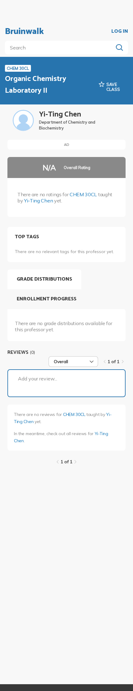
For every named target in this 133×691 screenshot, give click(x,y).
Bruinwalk (24, 31)
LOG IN (119, 32)
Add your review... (37, 378)
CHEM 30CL (83, 194)
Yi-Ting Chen (38, 200)
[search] (60, 47)
